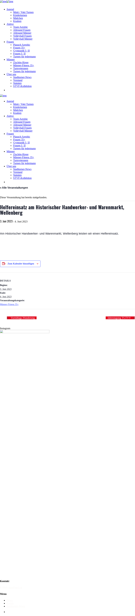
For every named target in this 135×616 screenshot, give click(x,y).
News (10, 600)
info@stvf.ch (15, 587)
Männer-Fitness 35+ (9, 304)
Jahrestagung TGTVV (120, 317)
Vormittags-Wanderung (22, 317)
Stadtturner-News (16, 606)
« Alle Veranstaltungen (14, 187)
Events (10, 603)
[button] (8, 90)
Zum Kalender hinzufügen (21, 263)
